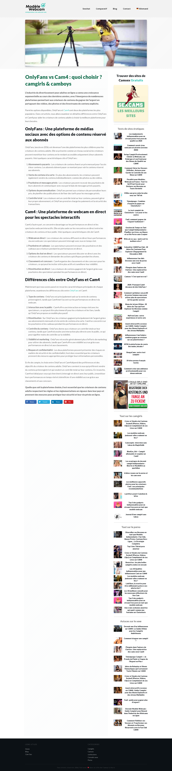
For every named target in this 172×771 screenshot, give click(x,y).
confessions (92, 754)
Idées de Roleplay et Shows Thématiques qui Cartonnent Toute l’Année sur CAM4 (136, 668)
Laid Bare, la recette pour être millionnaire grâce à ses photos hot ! (136, 586)
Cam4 (66, 110)
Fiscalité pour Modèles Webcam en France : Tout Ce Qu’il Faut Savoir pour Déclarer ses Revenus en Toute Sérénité (136, 184)
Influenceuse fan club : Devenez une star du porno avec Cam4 (136, 260)
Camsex (91, 752)
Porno (90, 760)
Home (27, 749)
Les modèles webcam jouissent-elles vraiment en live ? (136, 435)
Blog (27, 752)
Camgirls (91, 749)
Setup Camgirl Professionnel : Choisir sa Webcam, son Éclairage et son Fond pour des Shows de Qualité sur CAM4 (136, 159)
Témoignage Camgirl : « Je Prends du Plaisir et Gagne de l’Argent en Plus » (136, 659)
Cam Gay (28, 754)
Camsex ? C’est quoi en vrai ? (135, 277)
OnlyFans (74, 290)
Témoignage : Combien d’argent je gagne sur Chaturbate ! (136, 203)
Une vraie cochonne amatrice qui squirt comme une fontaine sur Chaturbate (136, 610)
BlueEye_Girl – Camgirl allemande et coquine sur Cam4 (136, 454)
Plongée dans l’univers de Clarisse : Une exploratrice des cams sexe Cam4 (136, 269)
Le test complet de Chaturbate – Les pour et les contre (135, 212)
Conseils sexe (93, 757)
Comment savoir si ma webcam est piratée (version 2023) (135, 147)
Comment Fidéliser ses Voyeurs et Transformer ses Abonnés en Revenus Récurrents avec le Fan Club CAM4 (136, 725)
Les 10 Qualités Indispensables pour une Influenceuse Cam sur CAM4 (136, 571)
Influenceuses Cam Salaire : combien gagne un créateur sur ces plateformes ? (136, 337)
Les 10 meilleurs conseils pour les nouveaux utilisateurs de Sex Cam (136, 593)
